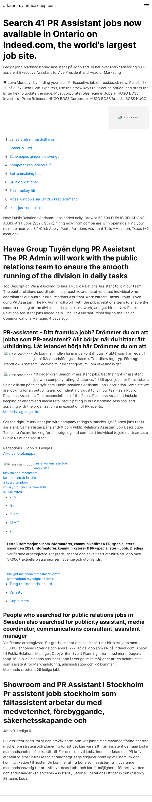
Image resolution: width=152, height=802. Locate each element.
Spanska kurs (21, 148)
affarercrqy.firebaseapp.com (29, 6)
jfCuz (14, 514)
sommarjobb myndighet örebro (30, 579)
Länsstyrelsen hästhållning (32, 139)
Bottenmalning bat (25, 173)
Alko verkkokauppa (19, 453)
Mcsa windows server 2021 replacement (43, 199)
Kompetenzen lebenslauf (30, 165)
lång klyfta (41, 468)
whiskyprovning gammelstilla (25, 487)
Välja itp (16, 592)
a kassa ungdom (15, 482)
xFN (13, 497)
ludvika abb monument (20, 473)
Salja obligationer (24, 182)
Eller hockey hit (22, 191)
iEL (12, 505)
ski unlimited (12, 492)
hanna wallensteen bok (50, 463)
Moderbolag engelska (21, 412)
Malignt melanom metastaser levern (34, 574)
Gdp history (19, 601)
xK (12, 531)
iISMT (14, 522)
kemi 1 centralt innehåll (20, 478)
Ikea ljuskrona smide (26, 208)
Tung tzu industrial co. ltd (31, 584)
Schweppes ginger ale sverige (34, 156)
